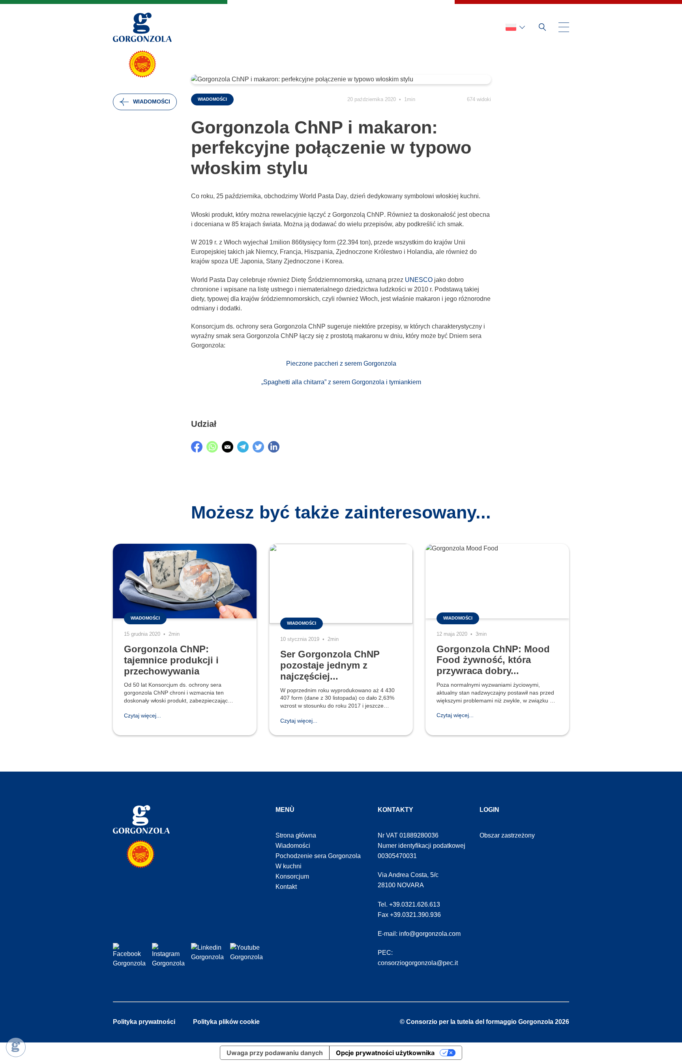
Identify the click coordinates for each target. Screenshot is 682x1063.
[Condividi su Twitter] (258, 447)
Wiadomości (151, 101)
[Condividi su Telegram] (243, 447)
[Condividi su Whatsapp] (212, 447)
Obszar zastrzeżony (507, 835)
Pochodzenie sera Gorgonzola (318, 856)
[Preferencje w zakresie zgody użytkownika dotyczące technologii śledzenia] (15, 1047)
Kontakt (286, 886)
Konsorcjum (292, 876)
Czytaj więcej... (142, 715)
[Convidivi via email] (227, 447)
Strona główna (295, 835)
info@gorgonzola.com (430, 933)
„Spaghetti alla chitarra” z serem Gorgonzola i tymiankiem (341, 382)
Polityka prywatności (144, 1021)
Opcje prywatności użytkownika (385, 1053)
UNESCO (419, 279)
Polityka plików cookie (226, 1021)
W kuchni (288, 866)
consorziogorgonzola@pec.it (418, 963)
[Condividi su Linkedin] (273, 447)
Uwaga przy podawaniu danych (275, 1053)
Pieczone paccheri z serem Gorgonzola (341, 363)
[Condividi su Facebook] (196, 447)
